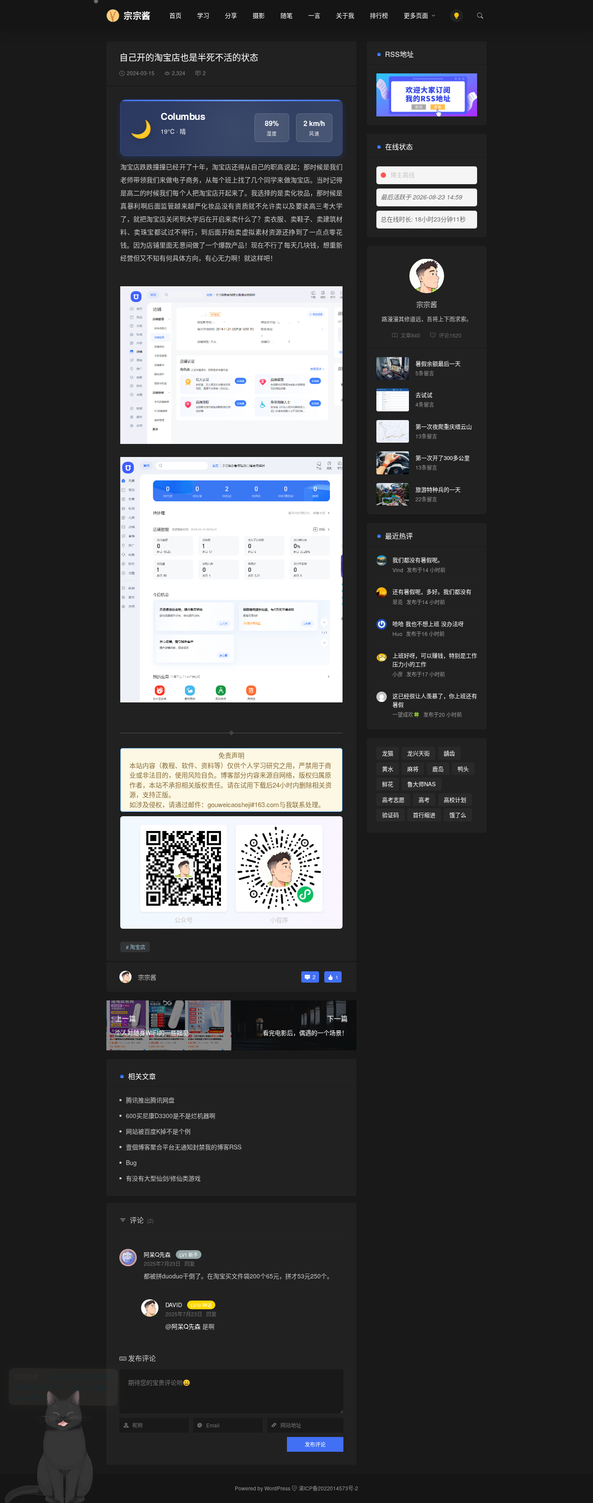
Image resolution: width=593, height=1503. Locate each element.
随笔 (286, 15)
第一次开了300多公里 (442, 458)
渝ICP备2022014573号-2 (328, 1488)
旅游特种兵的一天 (438, 489)
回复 (189, 1263)
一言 (314, 15)
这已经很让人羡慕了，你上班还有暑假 (434, 700)
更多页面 (416, 15)
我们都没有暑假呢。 (417, 559)
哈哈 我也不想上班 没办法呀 (428, 623)
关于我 (345, 15)
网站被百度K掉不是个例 (158, 1131)
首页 (175, 15)
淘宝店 (137, 946)
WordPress (277, 1488)
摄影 (259, 15)
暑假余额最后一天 (438, 363)
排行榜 (379, 15)
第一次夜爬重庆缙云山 (443, 426)
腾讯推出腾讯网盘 (150, 1100)
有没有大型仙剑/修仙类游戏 (163, 1178)
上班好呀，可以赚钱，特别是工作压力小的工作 (434, 659)
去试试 (423, 395)
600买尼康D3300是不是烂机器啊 (170, 1115)
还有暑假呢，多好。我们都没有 (431, 591)
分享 (231, 15)
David (173, 1305)
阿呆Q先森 (157, 1254)
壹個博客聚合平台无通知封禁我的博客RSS (183, 1146)
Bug (131, 1162)
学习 (203, 15)
